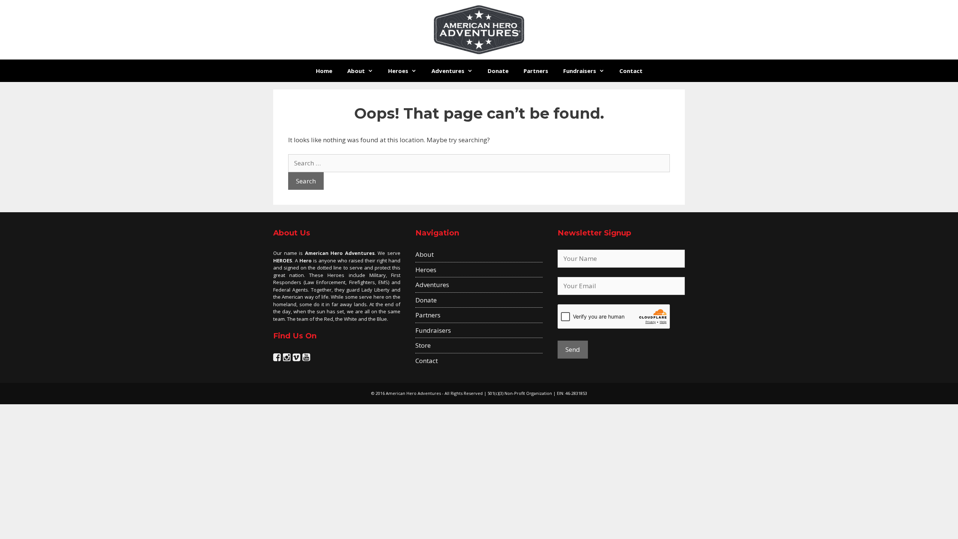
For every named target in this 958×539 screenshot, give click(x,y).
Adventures (447, 70)
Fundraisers (579, 70)
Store (423, 345)
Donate (498, 70)
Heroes (398, 70)
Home (324, 70)
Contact (631, 70)
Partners (536, 70)
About (356, 70)
